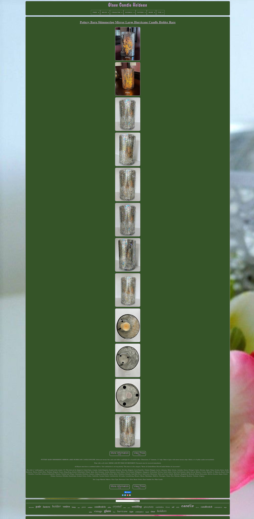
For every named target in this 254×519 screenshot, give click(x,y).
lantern (46, 506)
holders (161, 511)
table (177, 507)
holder (56, 506)
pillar (109, 507)
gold (129, 507)
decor (197, 507)
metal (124, 507)
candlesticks (100, 507)
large (225, 507)
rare (79, 507)
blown (168, 507)
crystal (117, 506)
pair (38, 506)
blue (114, 512)
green (84, 507)
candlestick (206, 506)
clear (153, 511)
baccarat (31, 507)
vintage (98, 511)
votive (66, 506)
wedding (137, 506)
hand (147, 512)
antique (90, 507)
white (90, 512)
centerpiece (139, 512)
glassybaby (149, 507)
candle (187, 506)
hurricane (122, 511)
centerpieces (218, 507)
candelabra (160, 507)
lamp (74, 507)
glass (107, 511)
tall (173, 507)
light (131, 512)
